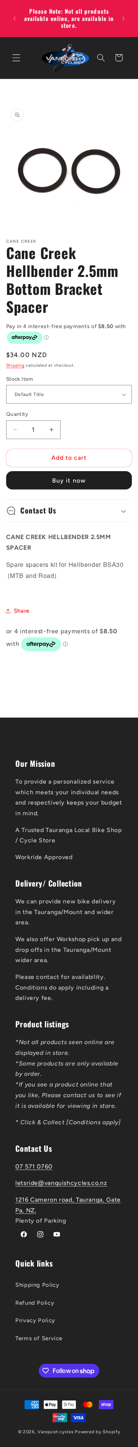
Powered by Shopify (97, 1431)
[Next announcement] (123, 18)
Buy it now (69, 480)
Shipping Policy (37, 1284)
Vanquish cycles (55, 1431)
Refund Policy (34, 1302)
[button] (16, 57)
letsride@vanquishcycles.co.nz (61, 1182)
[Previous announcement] (14, 18)
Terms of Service (38, 1338)
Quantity (17, 414)
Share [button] (22, 610)
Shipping (15, 365)
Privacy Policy (35, 1320)
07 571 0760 (34, 1166)
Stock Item (19, 379)
